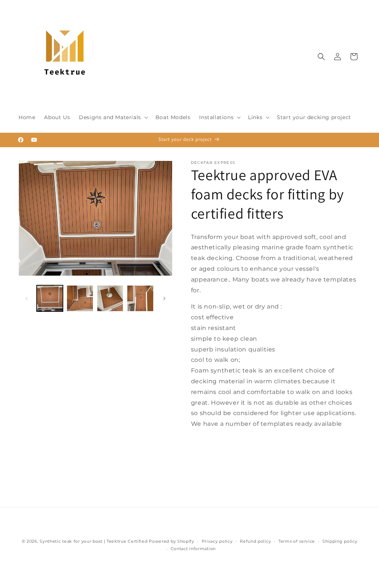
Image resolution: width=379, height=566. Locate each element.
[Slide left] (27, 298)
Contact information (193, 548)
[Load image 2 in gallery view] (80, 298)
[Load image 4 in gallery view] (140, 298)
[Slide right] (164, 298)
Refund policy (255, 541)
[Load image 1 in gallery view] (50, 298)
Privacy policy (217, 541)
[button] (112, 117)
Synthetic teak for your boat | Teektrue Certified (93, 541)
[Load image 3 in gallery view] (110, 298)
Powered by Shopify (171, 541)
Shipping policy (340, 541)
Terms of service (296, 541)
